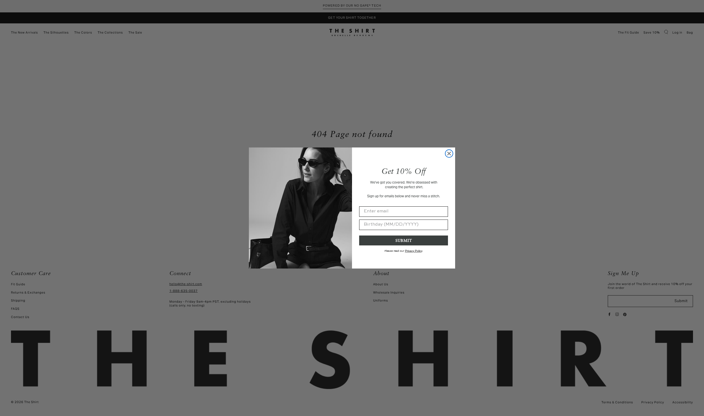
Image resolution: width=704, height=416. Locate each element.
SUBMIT (403, 240)
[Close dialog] (449, 153)
